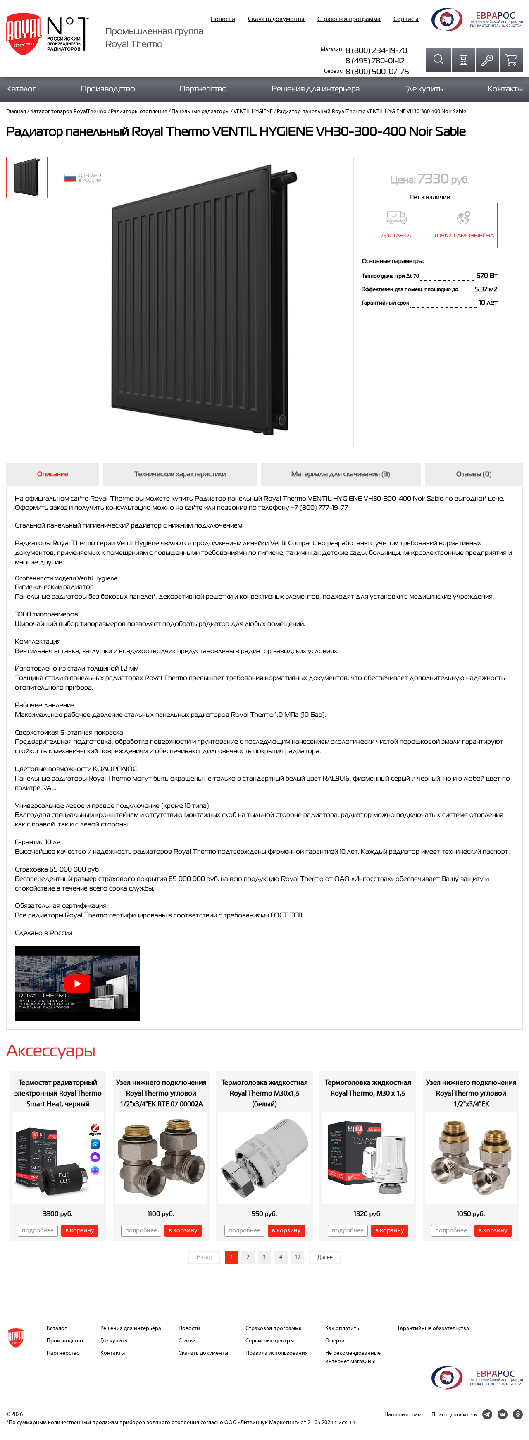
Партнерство (203, 89)
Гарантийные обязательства (433, 1328)
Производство (108, 89)
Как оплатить (342, 1328)
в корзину (79, 1230)
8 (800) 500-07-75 (377, 71)
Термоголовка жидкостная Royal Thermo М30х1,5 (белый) (265, 1093)
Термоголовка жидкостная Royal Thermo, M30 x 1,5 (368, 1088)
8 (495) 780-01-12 (375, 60)
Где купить (423, 89)
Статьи (187, 1341)
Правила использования (276, 1353)
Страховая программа (349, 19)
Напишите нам (403, 1415)
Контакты (505, 89)
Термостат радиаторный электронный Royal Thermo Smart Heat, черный (58, 1093)
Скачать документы (276, 19)
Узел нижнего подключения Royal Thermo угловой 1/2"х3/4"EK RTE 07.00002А (161, 1093)
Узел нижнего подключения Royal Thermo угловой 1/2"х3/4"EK (471, 1093)
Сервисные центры (269, 1341)
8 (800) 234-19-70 (376, 50)
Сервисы (406, 19)
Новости (223, 19)
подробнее (38, 1230)
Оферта (335, 1341)
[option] (27, 177)
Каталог (21, 89)
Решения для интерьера (316, 89)
